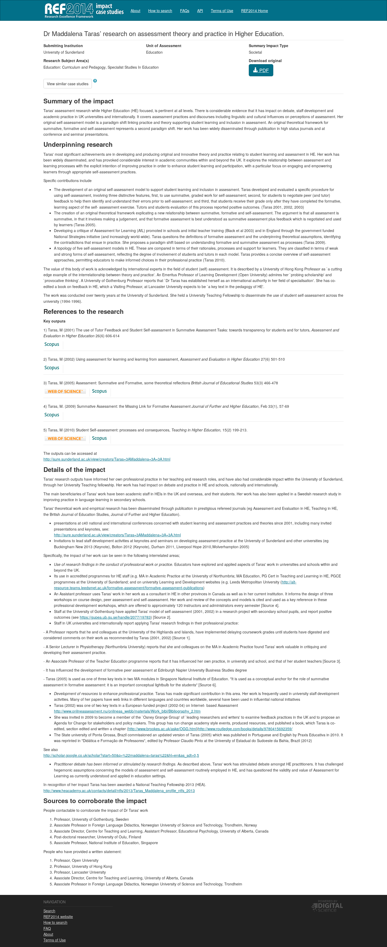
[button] (95, 81)
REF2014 (83, 10)
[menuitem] (135, 10)
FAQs (184, 10)
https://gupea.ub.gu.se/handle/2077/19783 (115, 617)
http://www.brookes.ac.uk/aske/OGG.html (162, 728)
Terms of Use (222, 10)
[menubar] (199, 10)
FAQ (47, 928)
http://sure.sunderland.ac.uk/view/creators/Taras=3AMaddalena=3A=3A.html (106, 459)
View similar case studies (67, 83)
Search (49, 910)
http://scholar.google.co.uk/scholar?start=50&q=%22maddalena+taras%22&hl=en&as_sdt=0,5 (121, 755)
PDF (263, 70)
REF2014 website (58, 916)
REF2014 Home (254, 10)
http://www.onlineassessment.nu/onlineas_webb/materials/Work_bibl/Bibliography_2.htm (127, 711)
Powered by (327, 901)
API (200, 10)
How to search (160, 10)
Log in (338, 8)
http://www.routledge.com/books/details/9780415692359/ (245, 728)
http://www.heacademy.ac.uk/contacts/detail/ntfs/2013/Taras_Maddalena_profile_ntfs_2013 (119, 790)
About (135, 10)
